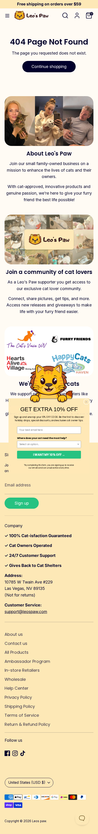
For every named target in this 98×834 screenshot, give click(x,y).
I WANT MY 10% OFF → (49, 455)
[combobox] (48, 444)
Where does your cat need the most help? (42, 438)
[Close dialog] (86, 401)
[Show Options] (78, 444)
